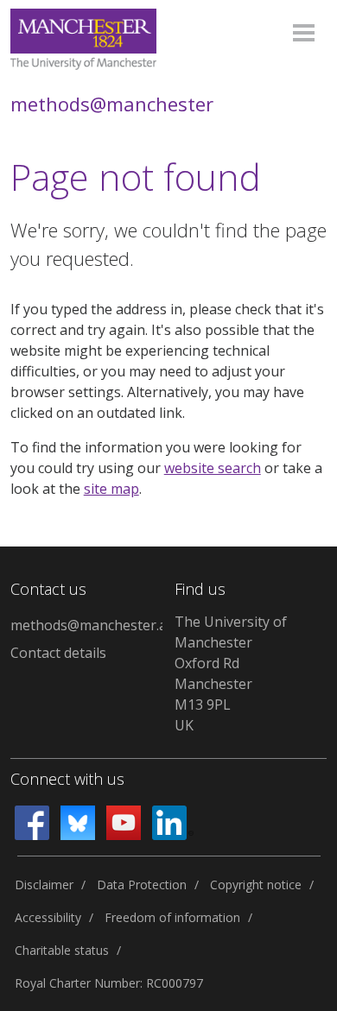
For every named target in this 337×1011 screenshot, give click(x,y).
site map (111, 488)
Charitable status (62, 950)
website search (212, 467)
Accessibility (48, 917)
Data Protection (142, 884)
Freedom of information (172, 917)
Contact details (58, 652)
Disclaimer (44, 884)
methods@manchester (111, 103)
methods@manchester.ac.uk (86, 625)
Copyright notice (256, 884)
